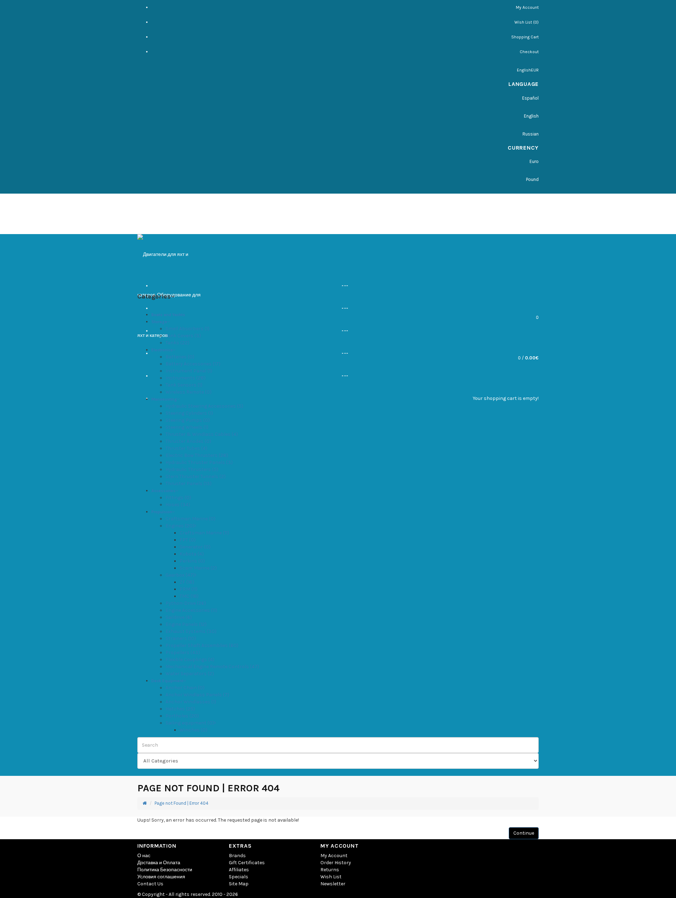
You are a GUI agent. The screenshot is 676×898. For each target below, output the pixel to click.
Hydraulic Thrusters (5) (191, 469)
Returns (329, 870)
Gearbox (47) (180, 575)
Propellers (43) (182, 652)
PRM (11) (189, 589)
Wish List (331, 877)
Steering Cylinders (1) (189, 413)
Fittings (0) (178, 498)
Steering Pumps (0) (187, 420)
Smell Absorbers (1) (187, 329)
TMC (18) (189, 596)
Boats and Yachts (168, 314)
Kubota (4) (192, 554)
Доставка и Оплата (158, 863)
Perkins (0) (192, 561)
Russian (530, 134)
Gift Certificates (247, 863)
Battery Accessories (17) (192, 364)
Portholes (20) (182, 716)
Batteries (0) (179, 357)
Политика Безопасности (164, 870)
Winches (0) (193, 730)
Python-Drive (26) (185, 603)
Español (530, 98)
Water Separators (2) (189, 674)
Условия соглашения (161, 877)
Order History (335, 863)
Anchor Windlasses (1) (190, 702)
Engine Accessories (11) (191, 610)
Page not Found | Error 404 (181, 803)
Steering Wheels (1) (186, 427)
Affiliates (239, 870)
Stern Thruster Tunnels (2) (195, 476)
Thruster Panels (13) (188, 483)
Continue (523, 833)
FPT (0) (188, 540)
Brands (237, 856)
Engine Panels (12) (186, 624)
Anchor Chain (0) (185, 688)
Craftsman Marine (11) (204, 533)
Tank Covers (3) (183, 336)
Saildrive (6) (178, 617)
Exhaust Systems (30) (191, 631)
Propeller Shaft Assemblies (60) (201, 645)
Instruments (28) (185, 378)
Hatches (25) (180, 709)
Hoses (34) (177, 505)
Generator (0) (195, 547)
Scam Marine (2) (198, 568)
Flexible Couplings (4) (189, 659)
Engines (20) (179, 526)
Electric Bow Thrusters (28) (196, 455)
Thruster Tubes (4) (186, 448)
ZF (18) (187, 582)
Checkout (529, 51)
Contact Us (150, 884)
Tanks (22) (177, 343)
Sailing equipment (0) (189, 723)
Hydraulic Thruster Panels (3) (199, 462)
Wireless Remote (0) (188, 392)
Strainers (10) (180, 638)
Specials (238, 877)
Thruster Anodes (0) (188, 441)
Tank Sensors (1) (183, 385)
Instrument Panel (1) (188, 371)
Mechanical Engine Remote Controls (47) (212, 667)
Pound (532, 179)
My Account (527, 7)
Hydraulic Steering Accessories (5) (204, 406)
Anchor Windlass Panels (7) (197, 695)
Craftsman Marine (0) (190, 519)
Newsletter (332, 884)
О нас (143, 856)
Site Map (239, 884)
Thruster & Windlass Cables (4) (201, 434)
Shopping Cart (525, 36)
